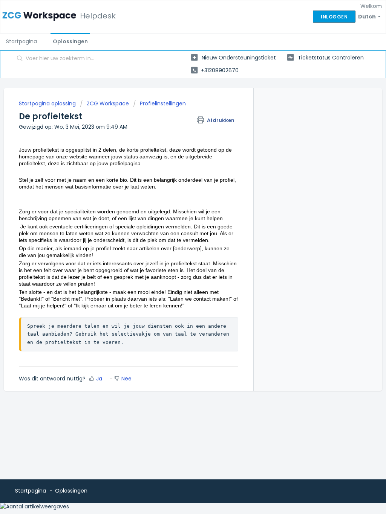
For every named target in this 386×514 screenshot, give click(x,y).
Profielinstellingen (163, 103)
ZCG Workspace (108, 103)
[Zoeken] (20, 59)
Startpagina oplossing (48, 103)
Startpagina (21, 41)
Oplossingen (70, 41)
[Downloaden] (179, 160)
